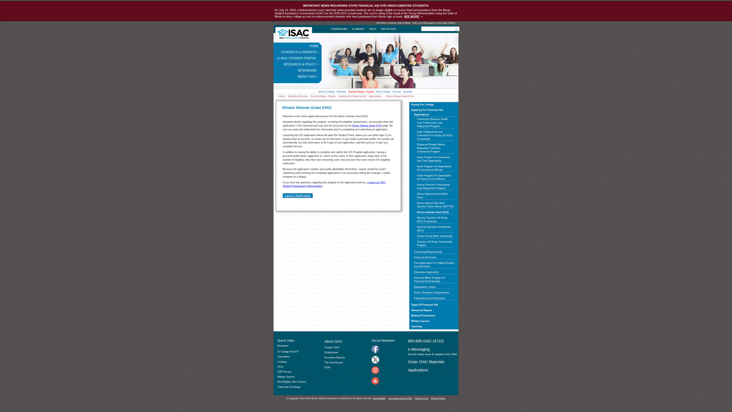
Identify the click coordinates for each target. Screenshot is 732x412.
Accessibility (379, 398)
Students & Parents (300, 52)
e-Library (358, 29)
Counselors (339, 29)
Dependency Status (425, 287)
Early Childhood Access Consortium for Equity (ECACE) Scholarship (435, 135)
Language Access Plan (400, 398)
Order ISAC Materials (426, 362)
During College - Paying (361, 91)
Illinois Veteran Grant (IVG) (399, 96)
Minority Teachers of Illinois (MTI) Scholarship (432, 219)
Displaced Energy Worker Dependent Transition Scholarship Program (431, 148)
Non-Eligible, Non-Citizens (291, 381)
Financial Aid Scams (425, 257)
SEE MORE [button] (411, 16)
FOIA (327, 367)
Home (314, 46)
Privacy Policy (438, 398)
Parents (396, 91)
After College (383, 91)
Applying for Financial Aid (352, 96)
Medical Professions (423, 315)
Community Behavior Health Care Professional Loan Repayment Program (432, 123)
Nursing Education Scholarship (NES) (434, 228)
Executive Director (334, 357)
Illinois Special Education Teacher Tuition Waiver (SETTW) (435, 205)
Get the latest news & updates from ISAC (432, 354)
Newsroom (307, 70)
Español (407, 91)
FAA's (372, 29)
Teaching (416, 326)
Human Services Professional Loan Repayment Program (433, 186)
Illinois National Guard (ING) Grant (432, 195)
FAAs (280, 366)
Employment (331, 352)
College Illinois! (289, 351)
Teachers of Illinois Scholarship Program (434, 243)
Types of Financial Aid (424, 304)
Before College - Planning (332, 91)
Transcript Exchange (288, 386)
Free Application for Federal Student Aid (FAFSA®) (434, 265)
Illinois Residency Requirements (431, 292)
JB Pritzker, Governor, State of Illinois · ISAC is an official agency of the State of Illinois (415, 23)
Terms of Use (421, 398)
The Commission (333, 362)
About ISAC (308, 76)
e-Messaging (419, 349)
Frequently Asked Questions (429, 298)
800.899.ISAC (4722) (426, 341)
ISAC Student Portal (298, 58)
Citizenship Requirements (428, 251)
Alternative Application (426, 272)
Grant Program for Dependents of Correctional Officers (434, 168)
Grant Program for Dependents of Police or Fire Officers (434, 177)
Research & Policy (301, 64)
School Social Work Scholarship (434, 236)
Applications (375, 96)
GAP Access (388, 29)
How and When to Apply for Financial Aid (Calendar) (429, 279)
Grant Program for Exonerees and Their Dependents (433, 159)
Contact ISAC (332, 347)
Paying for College (422, 104)
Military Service (420, 321)
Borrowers (282, 345)
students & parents (298, 96)
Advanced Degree (421, 310)
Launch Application (298, 195)
